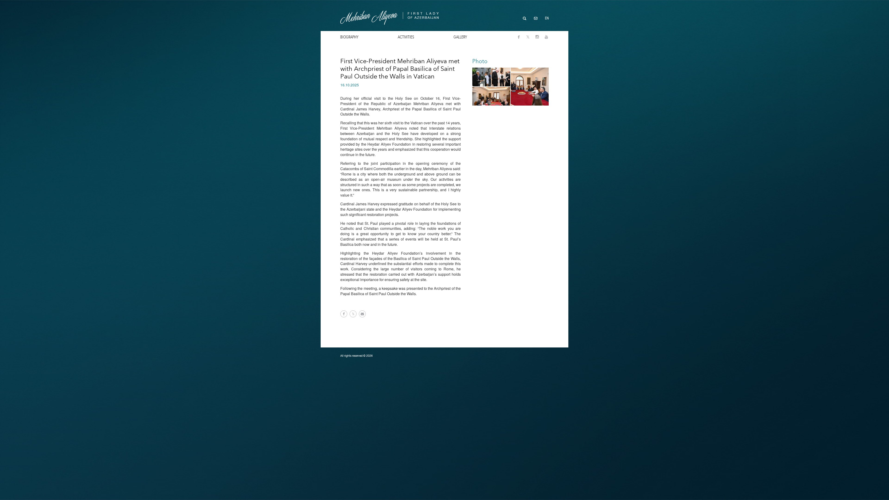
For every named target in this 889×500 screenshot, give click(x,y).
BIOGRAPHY (349, 37)
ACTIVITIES (406, 37)
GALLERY (460, 37)
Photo (480, 61)
